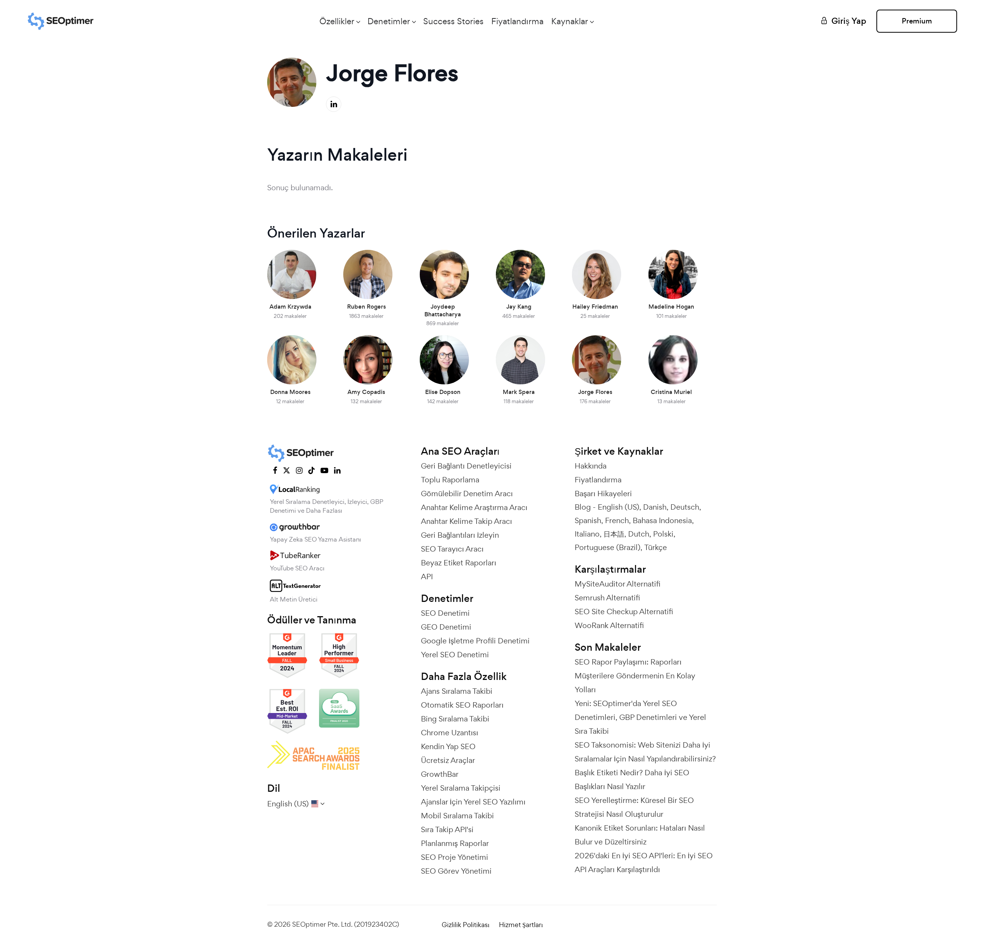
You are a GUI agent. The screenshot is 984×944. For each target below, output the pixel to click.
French (617, 520)
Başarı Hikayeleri (603, 494)
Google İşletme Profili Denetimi (475, 641)
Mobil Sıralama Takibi (457, 816)
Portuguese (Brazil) (607, 547)
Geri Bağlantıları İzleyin (460, 535)
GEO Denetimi (446, 627)
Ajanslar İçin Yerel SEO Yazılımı (473, 802)
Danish (655, 507)
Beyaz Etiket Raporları (458, 563)
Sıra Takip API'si (447, 829)
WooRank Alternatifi (609, 625)
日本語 (613, 534)
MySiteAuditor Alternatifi (617, 584)
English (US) (618, 507)
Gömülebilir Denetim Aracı (467, 494)
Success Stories (453, 21)
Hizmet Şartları (521, 924)
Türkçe (655, 547)
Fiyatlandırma (517, 21)
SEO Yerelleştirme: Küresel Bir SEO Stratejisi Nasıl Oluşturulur (634, 807)
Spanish (588, 520)
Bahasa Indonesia (662, 520)
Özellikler (336, 21)
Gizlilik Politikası (465, 924)
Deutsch (684, 507)
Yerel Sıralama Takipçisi (460, 788)
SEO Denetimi (445, 613)
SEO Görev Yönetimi (456, 871)
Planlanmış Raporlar (455, 843)
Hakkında (591, 466)
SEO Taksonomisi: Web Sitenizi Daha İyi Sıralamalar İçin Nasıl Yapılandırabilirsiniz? (645, 752)
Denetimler (388, 21)
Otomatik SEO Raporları (462, 705)
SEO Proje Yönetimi (454, 857)
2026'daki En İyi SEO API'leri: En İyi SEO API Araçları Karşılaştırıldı (644, 862)
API (427, 577)
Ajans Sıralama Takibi (456, 691)
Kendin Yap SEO (448, 746)
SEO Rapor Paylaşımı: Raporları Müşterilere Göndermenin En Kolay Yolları (635, 676)
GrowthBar (440, 774)
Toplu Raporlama (450, 480)
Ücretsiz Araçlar (448, 760)
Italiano (587, 534)
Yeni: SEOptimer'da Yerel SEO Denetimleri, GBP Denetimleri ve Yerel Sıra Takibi (640, 717)
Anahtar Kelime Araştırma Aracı (474, 507)
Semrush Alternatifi (607, 598)
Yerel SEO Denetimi (455, 655)
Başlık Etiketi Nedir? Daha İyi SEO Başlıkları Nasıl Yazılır (632, 779)
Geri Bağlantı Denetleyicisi (466, 466)
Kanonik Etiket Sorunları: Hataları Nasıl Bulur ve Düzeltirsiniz (640, 835)
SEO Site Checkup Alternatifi (624, 612)
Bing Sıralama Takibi (455, 719)
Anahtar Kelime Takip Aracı (466, 521)
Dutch (638, 534)
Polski (663, 534)
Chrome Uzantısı (449, 733)
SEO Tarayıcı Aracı (452, 549)
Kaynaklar (569, 21)
